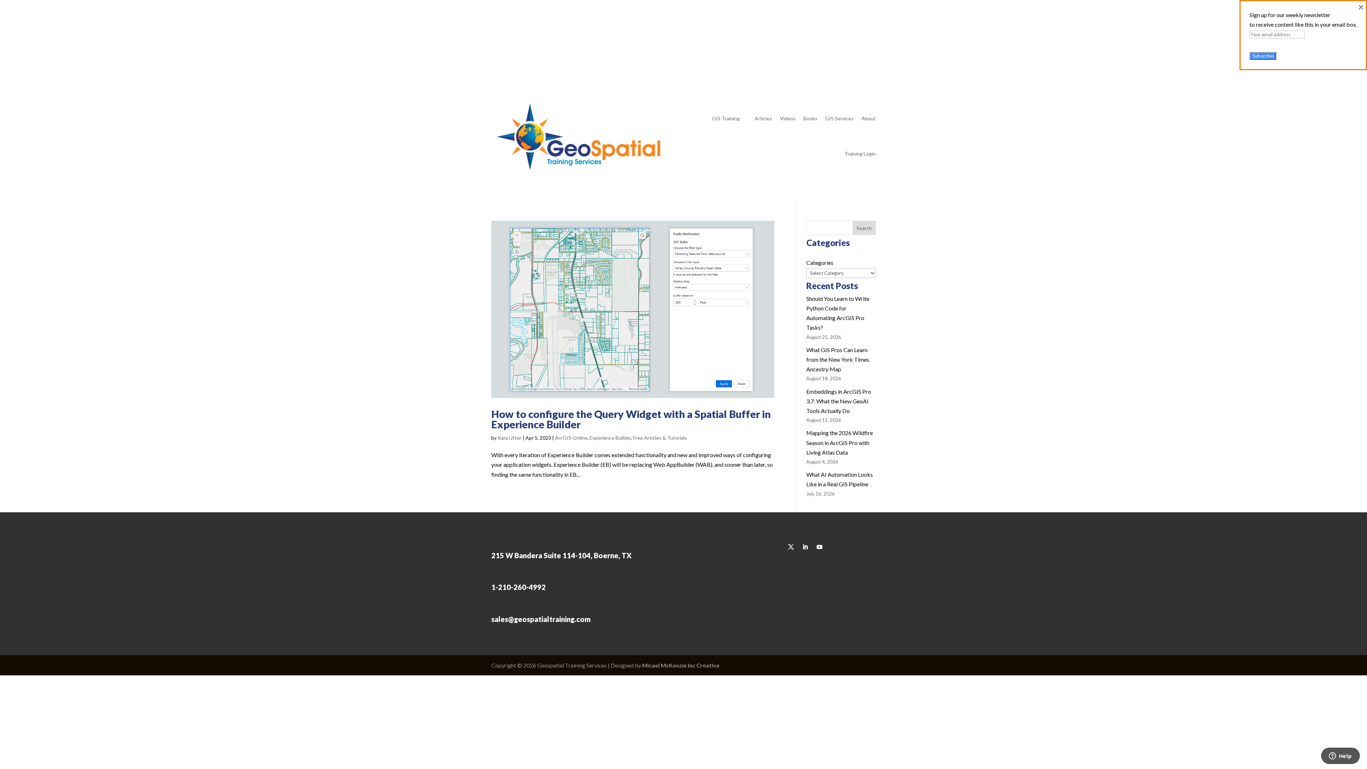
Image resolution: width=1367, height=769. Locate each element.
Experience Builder (610, 438)
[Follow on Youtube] (870, 34)
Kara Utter (510, 438)
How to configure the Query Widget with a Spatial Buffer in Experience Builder (631, 419)
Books (810, 118)
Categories (819, 262)
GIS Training (726, 118)
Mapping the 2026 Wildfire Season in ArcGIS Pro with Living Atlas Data (839, 442)
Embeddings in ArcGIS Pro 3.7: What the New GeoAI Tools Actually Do (838, 401)
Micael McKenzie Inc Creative (680, 665)
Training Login (860, 154)
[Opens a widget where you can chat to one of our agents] (1340, 756)
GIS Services (839, 118)
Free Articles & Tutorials (660, 438)
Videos (788, 118)
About (868, 118)
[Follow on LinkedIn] (855, 34)
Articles (763, 118)
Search (864, 228)
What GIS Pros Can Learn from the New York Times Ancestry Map (837, 359)
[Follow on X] (841, 34)
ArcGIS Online (571, 438)
